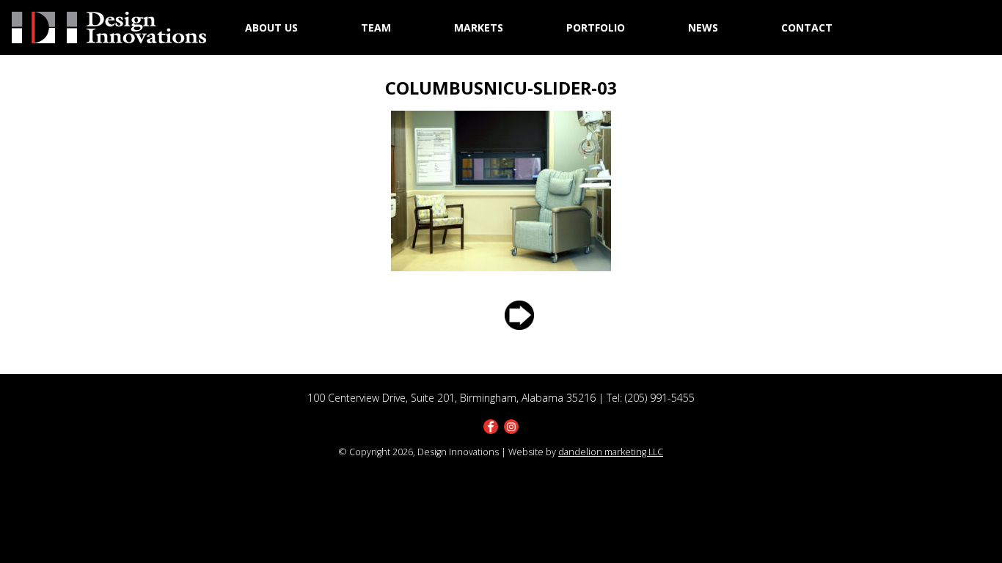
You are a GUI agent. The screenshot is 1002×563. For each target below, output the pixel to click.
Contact (807, 27)
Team (376, 27)
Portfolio (595, 27)
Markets (478, 27)
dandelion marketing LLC (610, 452)
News (703, 27)
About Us (271, 27)
